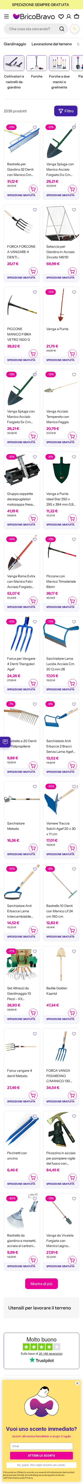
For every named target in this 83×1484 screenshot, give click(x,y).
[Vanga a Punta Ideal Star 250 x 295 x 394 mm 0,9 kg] (61, 470)
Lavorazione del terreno (52, 44)
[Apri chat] (74, 28)
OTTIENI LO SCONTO (41, 1455)
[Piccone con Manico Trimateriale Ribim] (61, 552)
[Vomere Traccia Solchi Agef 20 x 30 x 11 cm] (61, 799)
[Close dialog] (77, 1383)
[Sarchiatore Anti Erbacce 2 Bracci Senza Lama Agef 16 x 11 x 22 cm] (61, 717)
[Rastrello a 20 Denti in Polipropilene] (22, 717)
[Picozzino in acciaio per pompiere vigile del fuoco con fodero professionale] (61, 1129)
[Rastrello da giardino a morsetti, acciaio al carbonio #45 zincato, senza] (22, 1211)
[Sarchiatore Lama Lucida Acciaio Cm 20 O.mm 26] (61, 635)
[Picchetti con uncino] (22, 1129)
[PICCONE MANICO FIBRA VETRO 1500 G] (22, 305)
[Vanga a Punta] (61, 305)
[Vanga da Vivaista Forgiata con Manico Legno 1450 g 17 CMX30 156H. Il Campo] (61, 1211)
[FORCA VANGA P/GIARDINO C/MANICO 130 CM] (61, 1047)
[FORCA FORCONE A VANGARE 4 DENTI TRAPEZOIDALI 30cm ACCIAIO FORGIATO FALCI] (22, 223)
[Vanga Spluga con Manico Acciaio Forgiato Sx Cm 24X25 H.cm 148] (22, 387)
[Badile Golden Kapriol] (61, 964)
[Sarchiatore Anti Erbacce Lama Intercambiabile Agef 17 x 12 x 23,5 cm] (22, 882)
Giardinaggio (15, 44)
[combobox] (36, 28)
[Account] (68, 16)
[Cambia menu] (6, 16)
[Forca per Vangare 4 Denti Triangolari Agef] (22, 635)
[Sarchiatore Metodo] (22, 799)
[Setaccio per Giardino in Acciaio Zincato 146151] (61, 223)
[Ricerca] (62, 29)
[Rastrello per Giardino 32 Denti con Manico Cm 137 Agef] (22, 140)
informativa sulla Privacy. (20, 1477)
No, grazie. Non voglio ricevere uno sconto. (41, 1465)
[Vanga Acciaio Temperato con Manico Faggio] (61, 387)
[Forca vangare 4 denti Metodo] (22, 1047)
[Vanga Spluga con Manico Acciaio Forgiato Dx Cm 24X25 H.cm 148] (61, 140)
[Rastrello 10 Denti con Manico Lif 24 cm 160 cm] (61, 882)
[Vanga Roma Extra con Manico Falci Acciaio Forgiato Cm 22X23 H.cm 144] (22, 552)
